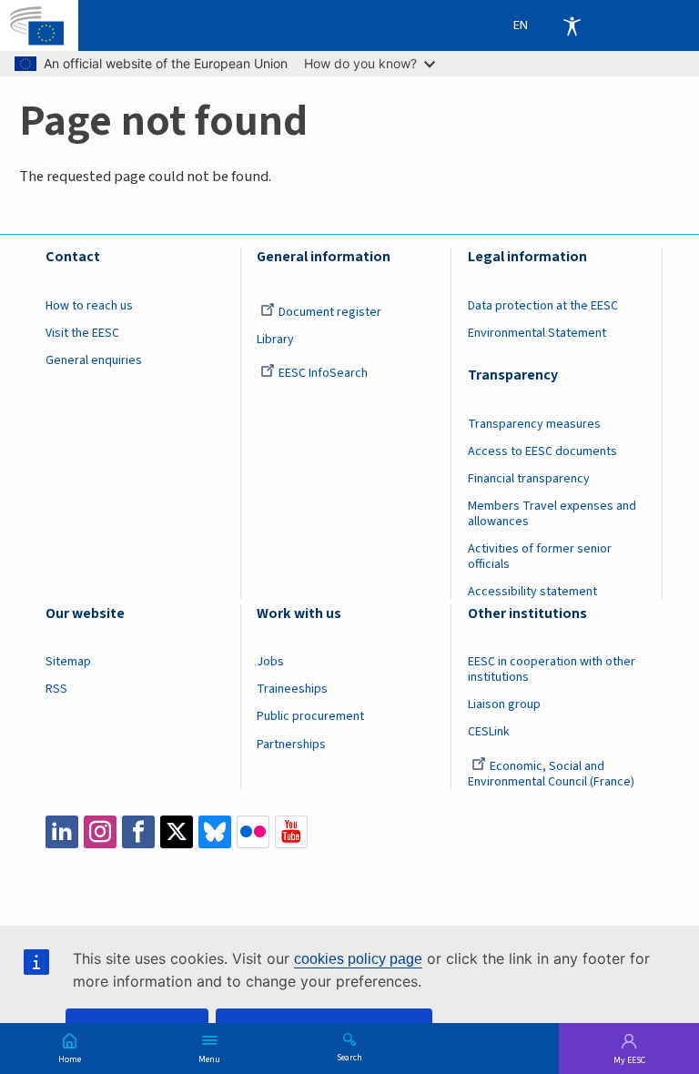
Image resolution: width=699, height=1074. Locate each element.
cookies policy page (358, 959)
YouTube (291, 832)
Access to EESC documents (542, 451)
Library (275, 339)
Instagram (100, 832)
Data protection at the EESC (543, 306)
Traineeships (292, 689)
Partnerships (291, 744)
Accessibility (571, 25)
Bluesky (214, 832)
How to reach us (89, 306)
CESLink (489, 732)
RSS (56, 689)
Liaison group (504, 704)
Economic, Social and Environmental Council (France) (552, 774)
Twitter (176, 832)
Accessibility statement (532, 592)
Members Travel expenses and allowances (552, 514)
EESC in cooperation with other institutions (551, 669)
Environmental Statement (537, 333)
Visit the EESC (82, 333)
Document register (330, 312)
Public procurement (310, 716)
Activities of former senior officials (540, 556)
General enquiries (94, 360)
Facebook (138, 832)
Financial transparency (529, 479)
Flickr (253, 832)
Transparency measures (534, 424)
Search (349, 1056)
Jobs (270, 662)
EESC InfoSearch (323, 373)
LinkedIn (62, 832)
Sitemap (68, 662)
